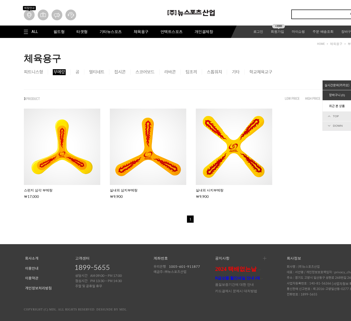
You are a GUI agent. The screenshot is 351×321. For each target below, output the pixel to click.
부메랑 (59, 71)
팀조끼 (191, 71)
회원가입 (277, 31)
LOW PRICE (292, 98)
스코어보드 (144, 71)
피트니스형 (33, 71)
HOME (321, 44)
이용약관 (31, 278)
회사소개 (31, 258)
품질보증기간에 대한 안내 (234, 284)
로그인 (258, 31)
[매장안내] (29, 15)
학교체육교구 (260, 71)
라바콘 (170, 71)
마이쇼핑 (298, 31)
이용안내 (31, 268)
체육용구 (336, 44)
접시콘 (120, 71)
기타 (235, 71)
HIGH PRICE (312, 98)
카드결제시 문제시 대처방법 (236, 291)
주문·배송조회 (323, 31)
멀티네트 (96, 71)
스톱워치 (214, 71)
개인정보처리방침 (38, 288)
